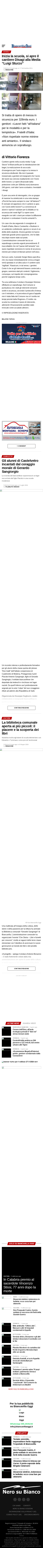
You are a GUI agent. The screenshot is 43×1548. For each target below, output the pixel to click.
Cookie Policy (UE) (14, 1514)
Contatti (27, 1506)
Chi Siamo (17, 1506)
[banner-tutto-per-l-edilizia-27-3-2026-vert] (20, 1062)
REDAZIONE (9, 70)
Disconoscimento (31, 1514)
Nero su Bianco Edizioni (23, 1508)
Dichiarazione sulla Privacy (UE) (22, 1511)
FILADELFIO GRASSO (12, 487)
